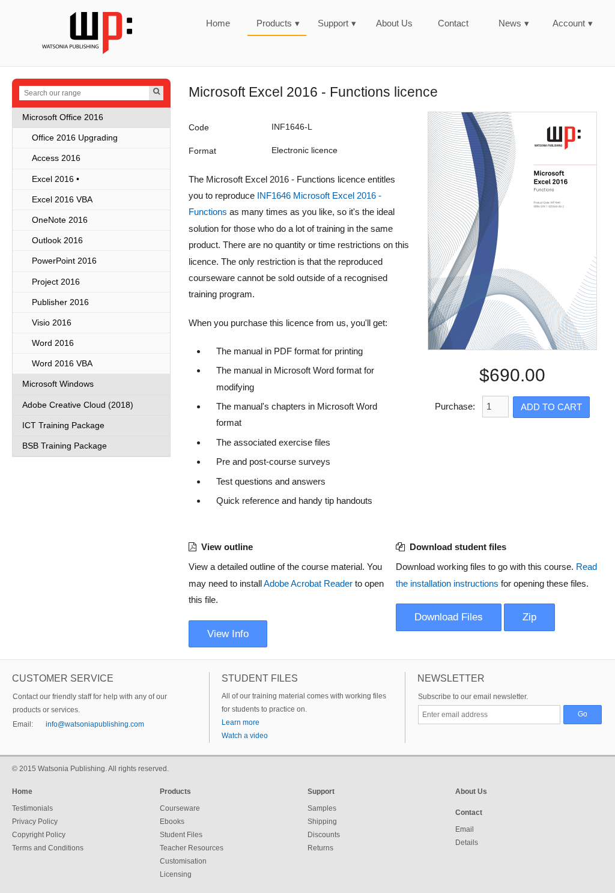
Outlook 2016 (57, 240)
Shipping (322, 821)
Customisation (183, 861)
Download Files (448, 617)
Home (218, 23)
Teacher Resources (191, 848)
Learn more (240, 722)
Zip (529, 617)
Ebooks (172, 821)
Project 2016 (56, 281)
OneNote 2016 (60, 220)
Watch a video (245, 735)
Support (337, 23)
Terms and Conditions (47, 848)
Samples (322, 808)
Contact (453, 23)
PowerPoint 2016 (64, 260)
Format (202, 151)
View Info (228, 634)
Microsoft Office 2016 (62, 117)
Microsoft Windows (58, 384)
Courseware (180, 808)
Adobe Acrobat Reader (308, 583)
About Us (394, 23)
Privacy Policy (35, 821)
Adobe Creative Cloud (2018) (77, 405)
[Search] (156, 93)
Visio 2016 (51, 322)
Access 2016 (56, 158)
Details (466, 842)
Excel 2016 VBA (62, 199)
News (513, 23)
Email (464, 829)
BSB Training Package (64, 445)
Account (573, 23)
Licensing (176, 874)
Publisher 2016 (60, 302)
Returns (320, 848)
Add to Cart (551, 407)
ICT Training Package (63, 425)
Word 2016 (53, 343)
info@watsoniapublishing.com (95, 724)
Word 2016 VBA (62, 363)
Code (199, 127)
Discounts (324, 835)
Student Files (181, 835)
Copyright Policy (38, 835)
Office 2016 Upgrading (75, 137)
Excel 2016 (53, 179)
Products (278, 23)
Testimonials (32, 808)
